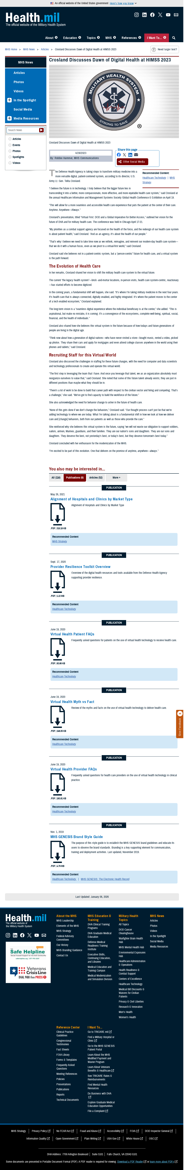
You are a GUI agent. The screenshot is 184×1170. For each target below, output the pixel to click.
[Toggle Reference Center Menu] (139, 38)
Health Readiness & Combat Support (129, 971)
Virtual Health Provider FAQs (73, 769)
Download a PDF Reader (130, 1162)
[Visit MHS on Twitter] (160, 16)
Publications (62, 1089)
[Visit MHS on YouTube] (168, 16)
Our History (62, 945)
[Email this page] (136, 155)
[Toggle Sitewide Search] (173, 37)
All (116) (56, 477)
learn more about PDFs (162, 1162)
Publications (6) (75, 477)
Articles (19, 73)
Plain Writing (90, 1138)
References (129, 38)
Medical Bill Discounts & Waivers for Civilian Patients (131, 993)
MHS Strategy (59, 541)
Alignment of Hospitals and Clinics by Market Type (91, 499)
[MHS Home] (28, 927)
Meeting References (66, 1074)
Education (70, 38)
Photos (19, 82)
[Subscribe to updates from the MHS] (176, 16)
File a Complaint (96, 1111)
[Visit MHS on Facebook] (152, 16)
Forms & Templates (66, 1060)
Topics (91, 38)
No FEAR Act (63, 1131)
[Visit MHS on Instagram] (136, 16)
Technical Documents (67, 1100)
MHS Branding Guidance (69, 950)
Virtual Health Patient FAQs (72, 634)
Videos (19, 91)
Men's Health (125, 1012)
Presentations (63, 1084)
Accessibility (113, 1131)
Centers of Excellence (130, 979)
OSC (151, 1138)
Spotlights (18, 157)
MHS (108, 38)
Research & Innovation (130, 1007)
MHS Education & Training (99, 918)
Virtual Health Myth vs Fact (72, 701)
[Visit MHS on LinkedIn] (144, 16)
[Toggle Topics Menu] (98, 38)
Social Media (23, 109)
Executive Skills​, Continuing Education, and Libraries (99, 958)
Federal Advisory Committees (65, 938)
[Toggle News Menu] (114, 38)
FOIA (132, 1131)
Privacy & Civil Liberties (131, 1001)
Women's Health (127, 1017)
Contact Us (62, 955)
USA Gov (112, 1138)
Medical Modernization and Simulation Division (100, 977)
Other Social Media (134, 162)
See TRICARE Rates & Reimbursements (100, 1077)
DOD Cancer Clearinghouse (126, 931)
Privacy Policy (39, 1131)
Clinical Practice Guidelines (64, 1033)
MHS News (25, 62)
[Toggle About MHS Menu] (56, 38)
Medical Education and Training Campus (99, 968)
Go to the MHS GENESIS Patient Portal (101, 1047)
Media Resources (26, 118)
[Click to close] (180, 713)
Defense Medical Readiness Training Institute (98, 945)
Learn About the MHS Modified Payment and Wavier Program (99, 1058)
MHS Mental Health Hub (131, 947)
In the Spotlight (25, 100)
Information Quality (36, 1138)
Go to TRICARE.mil (98, 1032)
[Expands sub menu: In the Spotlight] (9, 100)
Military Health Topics (128, 918)
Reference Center (68, 1027)
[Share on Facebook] (119, 155)
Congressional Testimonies (63, 1042)
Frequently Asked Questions (65, 1066)
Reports (60, 1094)
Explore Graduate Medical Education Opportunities (101, 1104)
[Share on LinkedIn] (130, 155)
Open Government (65, 1138)
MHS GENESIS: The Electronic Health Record (105, 879)
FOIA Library (63, 1055)
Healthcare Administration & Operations (132, 963)
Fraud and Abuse (89, 1131)
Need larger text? (167, 49)
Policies (60, 1079)
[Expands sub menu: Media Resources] (9, 118)
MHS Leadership (65, 920)
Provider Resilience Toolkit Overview (80, 566)
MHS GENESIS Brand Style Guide (76, 836)
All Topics (124, 924)
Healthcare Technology (154, 178)
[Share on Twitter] (124, 155)
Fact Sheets (62, 1049)
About (49, 38)
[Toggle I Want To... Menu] (164, 38)
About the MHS (66, 916)
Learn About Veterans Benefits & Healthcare (99, 1068)
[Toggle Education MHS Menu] (79, 38)
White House (132, 1138)
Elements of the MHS (67, 926)
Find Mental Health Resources (97, 1086)
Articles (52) (95, 477)
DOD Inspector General (157, 1131)
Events (16, 145)
